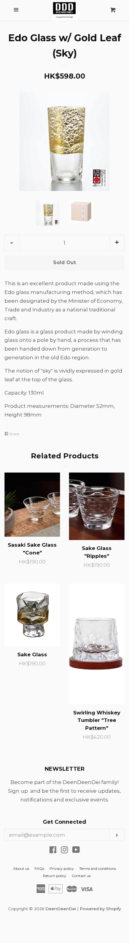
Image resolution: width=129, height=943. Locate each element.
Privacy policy (62, 868)
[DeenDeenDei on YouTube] (76, 851)
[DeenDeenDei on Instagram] (64, 851)
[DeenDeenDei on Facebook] (53, 851)
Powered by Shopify (100, 908)
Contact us (81, 875)
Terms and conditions (97, 868)
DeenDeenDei (60, 908)
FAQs (39, 868)
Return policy (54, 875)
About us (21, 868)
